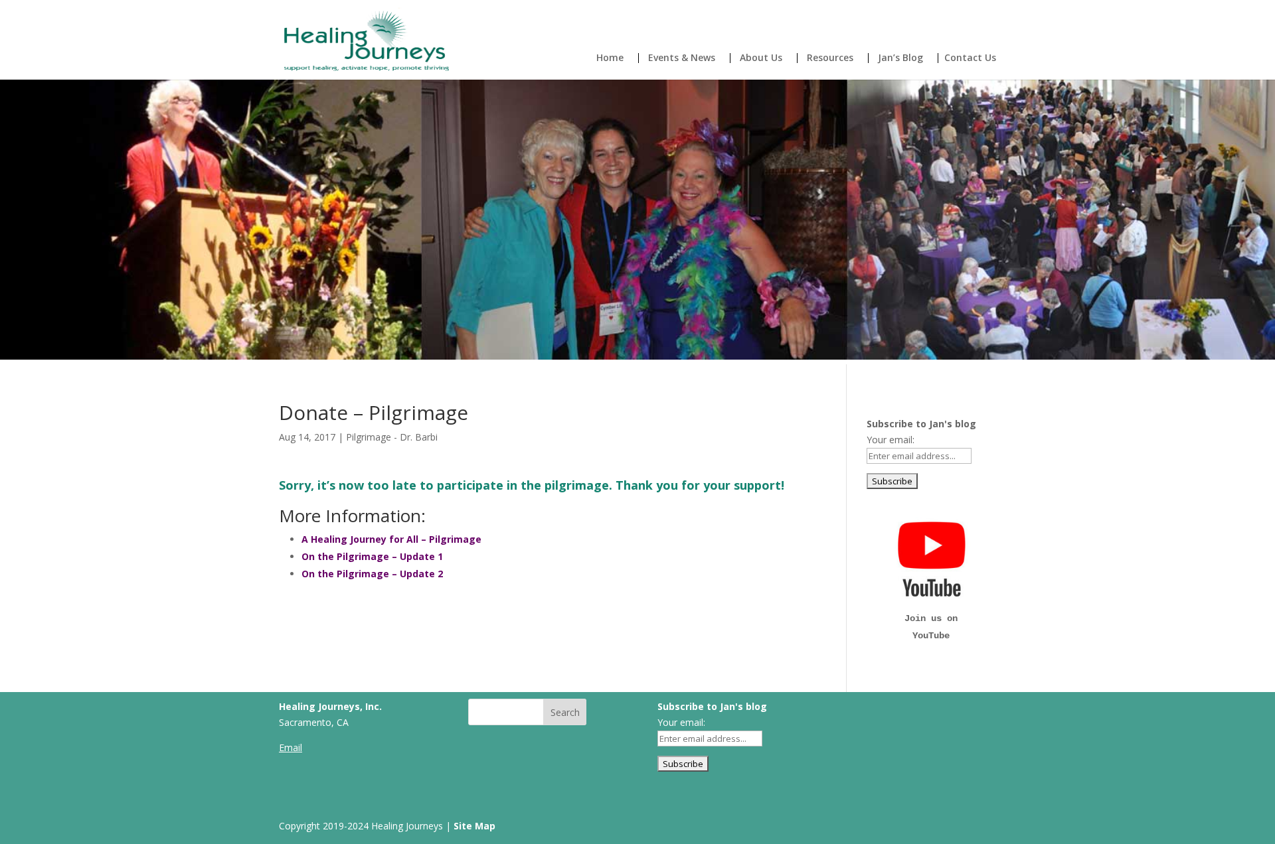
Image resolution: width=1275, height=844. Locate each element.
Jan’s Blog (900, 58)
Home (610, 58)
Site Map (474, 825)
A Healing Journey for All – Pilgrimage (391, 539)
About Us (761, 58)
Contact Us (970, 58)
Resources (830, 58)
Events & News (681, 58)
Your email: (890, 439)
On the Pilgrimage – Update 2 (372, 573)
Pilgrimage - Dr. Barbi (392, 437)
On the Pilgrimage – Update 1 (372, 556)
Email (290, 747)
